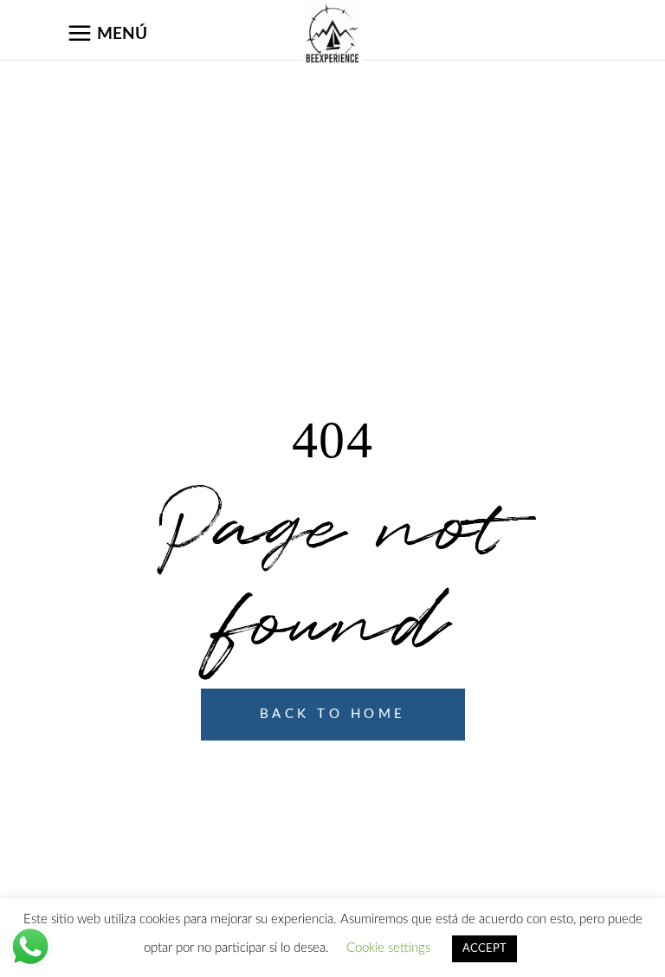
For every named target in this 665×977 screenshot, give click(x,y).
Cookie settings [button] (388, 947)
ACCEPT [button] (484, 948)
